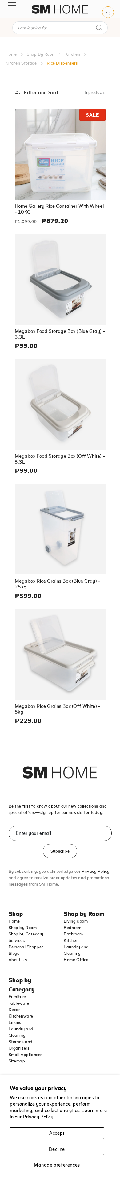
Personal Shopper (26, 946)
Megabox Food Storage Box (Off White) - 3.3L (60, 459)
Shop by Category (26, 934)
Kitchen (72, 54)
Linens (15, 1022)
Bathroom (73, 934)
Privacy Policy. (38, 1116)
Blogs (14, 953)
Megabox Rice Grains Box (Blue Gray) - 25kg (57, 583)
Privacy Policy (95, 871)
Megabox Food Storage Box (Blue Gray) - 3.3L (60, 334)
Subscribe (60, 851)
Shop (16, 913)
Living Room (76, 921)
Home (11, 54)
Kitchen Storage (21, 63)
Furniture (17, 996)
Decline (57, 1149)
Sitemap (17, 1061)
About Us (18, 959)
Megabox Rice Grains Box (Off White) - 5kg (57, 709)
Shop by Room (23, 927)
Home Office (76, 959)
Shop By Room (41, 54)
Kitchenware (21, 1016)
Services (17, 940)
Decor (14, 1009)
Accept (57, 1133)
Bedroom (72, 927)
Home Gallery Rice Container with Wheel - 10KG (59, 209)
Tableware (19, 1003)
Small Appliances (26, 1054)
